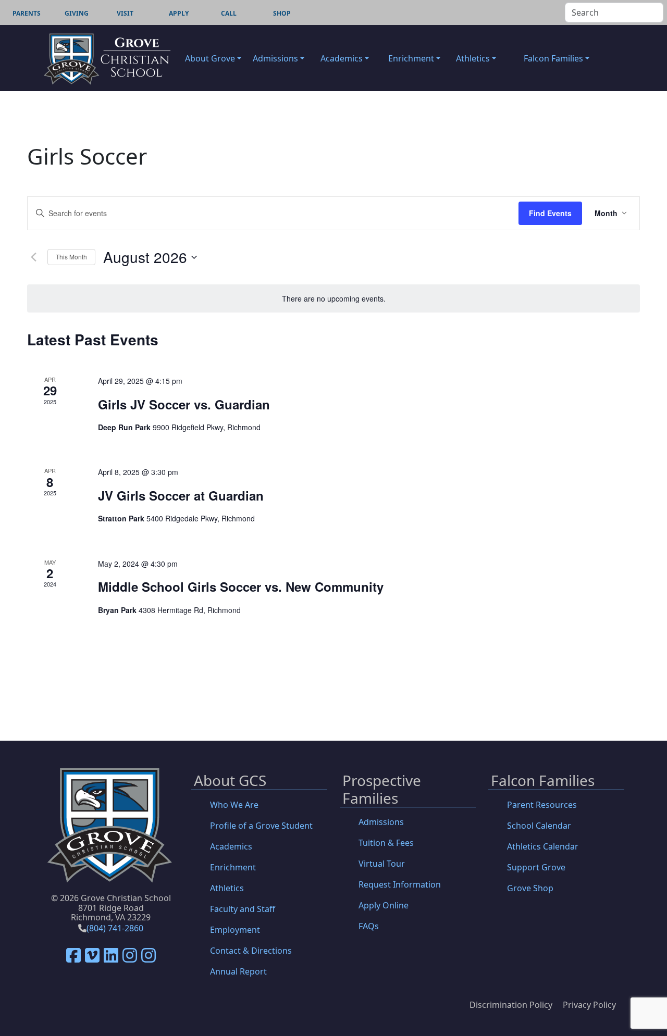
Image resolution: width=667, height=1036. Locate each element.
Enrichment (233, 867)
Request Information (400, 884)
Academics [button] (341, 58)
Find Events (550, 213)
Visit (125, 13)
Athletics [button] (473, 58)
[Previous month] (33, 257)
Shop (282, 13)
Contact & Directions (251, 950)
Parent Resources (542, 804)
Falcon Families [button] (553, 58)
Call (229, 13)
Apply (179, 13)
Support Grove (536, 867)
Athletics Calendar (542, 846)
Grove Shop (530, 888)
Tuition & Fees (386, 842)
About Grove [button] (210, 58)
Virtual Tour (382, 863)
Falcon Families (543, 781)
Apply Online (384, 905)
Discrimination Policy (511, 1004)
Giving (77, 13)
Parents (27, 13)
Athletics (227, 888)
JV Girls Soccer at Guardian (181, 495)
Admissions (381, 822)
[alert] (333, 298)
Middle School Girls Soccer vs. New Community (241, 586)
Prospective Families (381, 789)
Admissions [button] (275, 58)
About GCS (230, 781)
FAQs (369, 926)
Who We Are (234, 804)
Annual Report (238, 971)
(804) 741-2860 (115, 928)
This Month (71, 256)
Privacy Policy (589, 1004)
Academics (231, 846)
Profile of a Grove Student (261, 825)
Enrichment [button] (411, 58)
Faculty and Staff (242, 909)
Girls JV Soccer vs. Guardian (184, 404)
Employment (235, 929)
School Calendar (539, 825)
